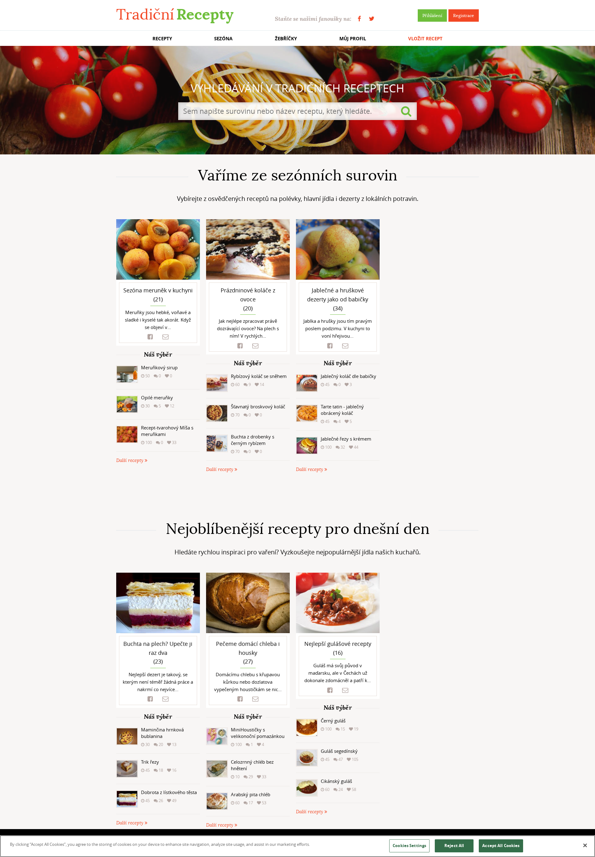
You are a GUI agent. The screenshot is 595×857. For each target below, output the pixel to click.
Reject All (454, 845)
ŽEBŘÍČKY (286, 38)
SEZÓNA (223, 38)
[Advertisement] (297, 497)
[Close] (585, 845)
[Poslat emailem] (165, 337)
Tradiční (174, 14)
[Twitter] (371, 19)
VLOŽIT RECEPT (425, 38)
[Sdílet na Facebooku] (150, 337)
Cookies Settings (409, 845)
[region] (297, 846)
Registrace (463, 15)
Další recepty (130, 461)
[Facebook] (359, 19)
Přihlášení (432, 15)
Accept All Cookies (500, 845)
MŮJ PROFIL (352, 38)
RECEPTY (162, 38)
